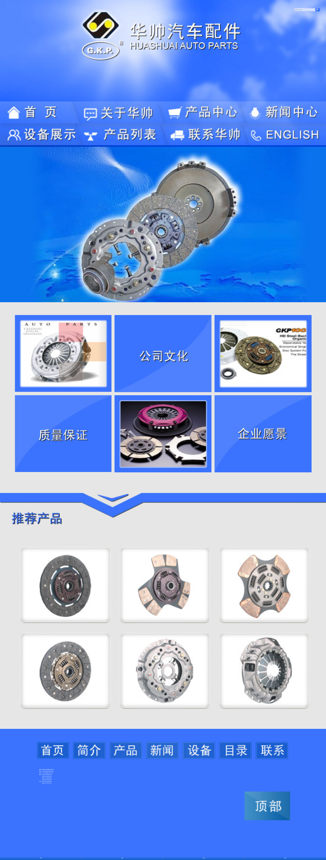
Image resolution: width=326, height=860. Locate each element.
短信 (122, 858)
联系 (204, 858)
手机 (41, 858)
